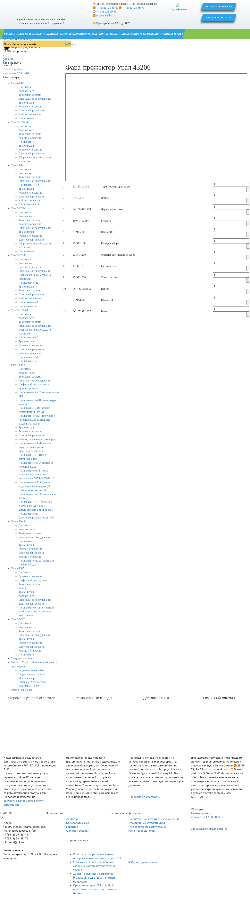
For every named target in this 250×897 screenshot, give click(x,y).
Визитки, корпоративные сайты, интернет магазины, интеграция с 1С (97, 856)
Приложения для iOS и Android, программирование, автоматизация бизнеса (96, 889)
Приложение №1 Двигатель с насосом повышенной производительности (36, 447)
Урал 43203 (17, 83)
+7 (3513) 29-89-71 (132, 7)
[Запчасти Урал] (41, 7)
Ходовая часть (27, 90)
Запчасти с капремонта (18, 800)
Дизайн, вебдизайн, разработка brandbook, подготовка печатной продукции (94, 877)
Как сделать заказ (77, 823)
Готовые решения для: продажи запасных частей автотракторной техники (94, 866)
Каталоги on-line (29, 33)
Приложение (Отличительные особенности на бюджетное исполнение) (36, 611)
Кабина (23, 588)
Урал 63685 (17, 568)
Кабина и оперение (30, 114)
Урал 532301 (18, 619)
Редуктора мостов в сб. (32, 674)
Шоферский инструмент (33, 580)
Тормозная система (30, 94)
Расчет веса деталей (141, 830)
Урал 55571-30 (19, 122)
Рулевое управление (30, 106)
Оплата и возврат (77, 830)
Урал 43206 (17, 165)
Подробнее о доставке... (144, 797)
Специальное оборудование (35, 98)
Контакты (51, 33)
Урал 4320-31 (18, 364)
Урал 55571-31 (19, 208)
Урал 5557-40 (18, 255)
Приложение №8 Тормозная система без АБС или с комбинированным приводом (36, 505)
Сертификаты (178, 9)
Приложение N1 (28, 541)
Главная (10, 33)
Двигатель (25, 87)
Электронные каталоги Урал (146, 823)
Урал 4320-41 (18, 521)
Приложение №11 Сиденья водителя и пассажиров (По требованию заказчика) (35, 486)
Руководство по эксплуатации (147, 826)
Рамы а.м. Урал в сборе (32, 682)
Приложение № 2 (29, 204)
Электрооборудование (31, 110)
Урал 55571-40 (19, 310)
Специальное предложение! (208, 828)
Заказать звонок (219, 17)
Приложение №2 (28, 282)
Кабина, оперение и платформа (37, 439)
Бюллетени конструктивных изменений (153, 819)
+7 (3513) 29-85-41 (107, 7)
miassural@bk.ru (105, 15)
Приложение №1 (28, 302)
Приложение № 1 (29, 184)
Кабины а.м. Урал (29, 685)
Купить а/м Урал (172, 33)
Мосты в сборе (27, 678)
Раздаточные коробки (31, 670)
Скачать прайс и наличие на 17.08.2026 (205, 815)
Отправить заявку (218, 6)
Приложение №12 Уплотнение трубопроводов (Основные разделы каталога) (37, 419)
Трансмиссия (26, 102)
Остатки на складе (21, 689)
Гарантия (71, 826)
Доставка (71, 819)
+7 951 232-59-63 (106, 11)
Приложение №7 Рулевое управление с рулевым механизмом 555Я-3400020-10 (36, 474)
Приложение (26, 118)
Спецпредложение (21, 658)
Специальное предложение (139, 33)
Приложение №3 (28, 306)
